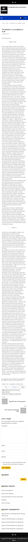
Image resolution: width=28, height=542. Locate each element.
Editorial (3, 500)
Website (3, 457)
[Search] (25, 17)
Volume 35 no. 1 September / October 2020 (11, 394)
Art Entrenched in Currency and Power (12, 496)
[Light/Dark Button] (21, 18)
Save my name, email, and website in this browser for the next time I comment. (14, 463)
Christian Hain (16, 390)
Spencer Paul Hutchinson (9, 525)
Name (3, 445)
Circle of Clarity (5, 503)
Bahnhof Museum (9, 390)
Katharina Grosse (5, 392)
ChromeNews (20, 538)
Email (3, 451)
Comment (4, 426)
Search (5, 475)
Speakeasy (20, 519)
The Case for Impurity (7, 493)
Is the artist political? (7, 490)
